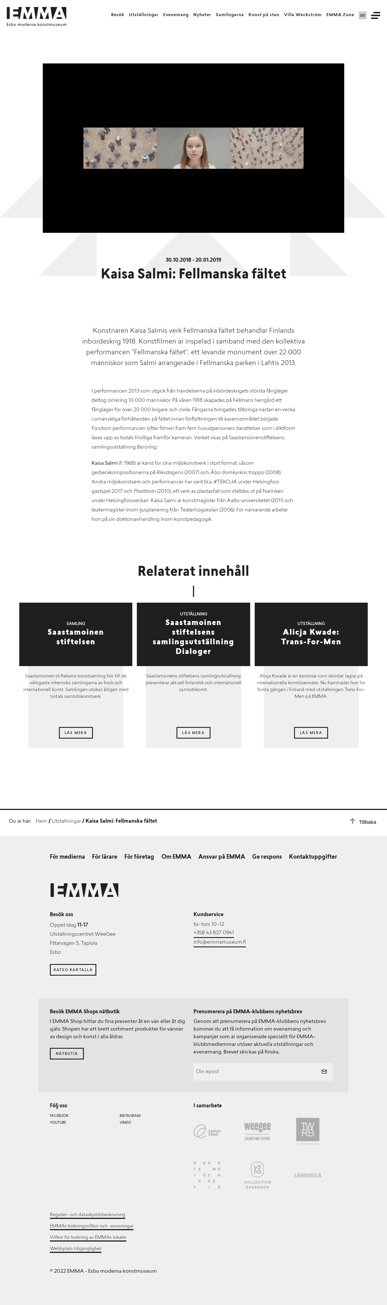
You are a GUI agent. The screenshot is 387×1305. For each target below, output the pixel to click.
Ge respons (267, 857)
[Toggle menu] (375, 15)
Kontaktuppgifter (313, 857)
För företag (139, 857)
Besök (117, 15)
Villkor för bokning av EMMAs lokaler (88, 1237)
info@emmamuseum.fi (220, 942)
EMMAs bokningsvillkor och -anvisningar (91, 1226)
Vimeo (125, 1123)
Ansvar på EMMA (221, 857)
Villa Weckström (303, 15)
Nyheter (202, 15)
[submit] (324, 1072)
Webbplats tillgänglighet (75, 1249)
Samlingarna (230, 15)
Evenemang (176, 15)
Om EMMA (176, 857)
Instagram (130, 1116)
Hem (41, 821)
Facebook (59, 1116)
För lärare (104, 857)
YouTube (58, 1123)
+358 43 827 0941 (214, 933)
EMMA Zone (340, 15)
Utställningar (144, 15)
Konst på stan (263, 15)
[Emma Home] (36, 13)
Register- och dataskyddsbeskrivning (87, 1215)
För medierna (67, 857)
